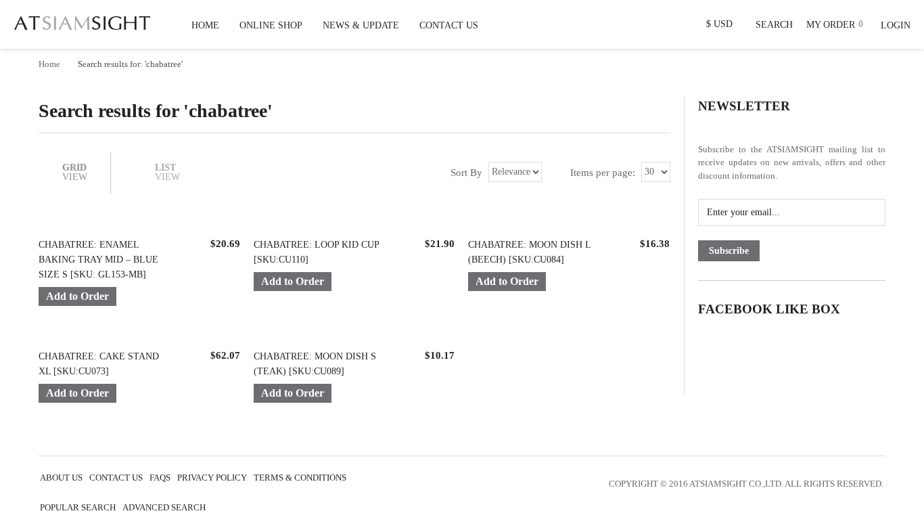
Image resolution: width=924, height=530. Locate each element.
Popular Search (78, 507)
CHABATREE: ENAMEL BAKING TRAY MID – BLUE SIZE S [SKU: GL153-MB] (98, 260)
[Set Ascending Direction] (553, 172)
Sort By (466, 172)
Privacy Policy (212, 478)
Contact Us (116, 478)
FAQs (159, 478)
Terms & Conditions (300, 478)
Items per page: (602, 172)
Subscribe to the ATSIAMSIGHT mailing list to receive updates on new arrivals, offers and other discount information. (791, 162)
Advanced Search (164, 507)
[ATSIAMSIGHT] (82, 20)
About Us (61, 478)
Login (895, 25)
